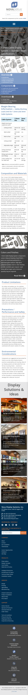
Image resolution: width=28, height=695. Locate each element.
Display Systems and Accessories (14, 28)
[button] (14, 24)
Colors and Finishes (9, 252)
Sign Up (23, 533)
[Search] (21, 14)
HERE (24, 18)
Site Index (14, 691)
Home (2, 28)
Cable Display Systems (6, 30)
